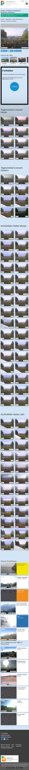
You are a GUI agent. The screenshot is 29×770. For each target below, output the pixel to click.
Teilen (11, 50)
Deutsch (22, 1)
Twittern (4, 50)
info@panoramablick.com (7, 747)
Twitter (4, 739)
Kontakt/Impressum (5, 735)
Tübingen (3, 21)
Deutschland (8, 19)
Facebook (2, 739)
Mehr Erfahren (10, 768)
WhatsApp (19, 50)
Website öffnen (14, 87)
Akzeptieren (19, 768)
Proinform (5, 733)
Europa (2, 19)
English (26, 1)
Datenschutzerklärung (6, 736)
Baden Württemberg (17, 19)
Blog (8, 739)
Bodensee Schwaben (12, 21)
